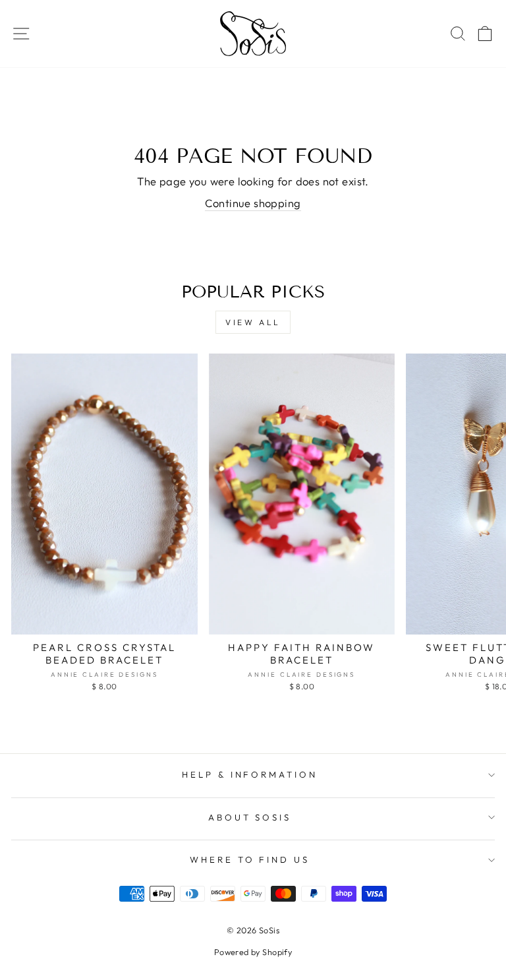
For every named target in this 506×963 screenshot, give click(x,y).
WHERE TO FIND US (250, 859)
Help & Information (250, 774)
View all (253, 322)
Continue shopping (252, 203)
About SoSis (250, 817)
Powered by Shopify (253, 952)
